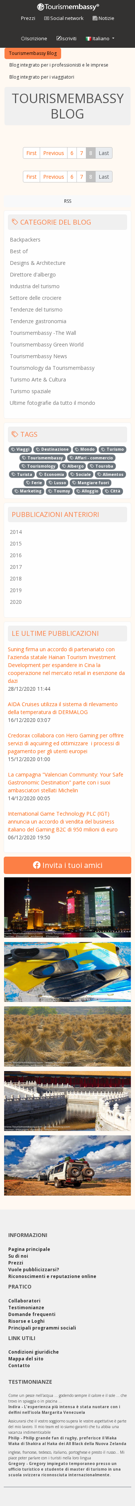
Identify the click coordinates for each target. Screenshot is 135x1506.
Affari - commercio (93, 457)
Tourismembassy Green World (47, 344)
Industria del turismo (35, 286)
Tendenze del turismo (36, 309)
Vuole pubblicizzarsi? (33, 1269)
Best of (19, 251)
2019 (16, 590)
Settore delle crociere (36, 297)
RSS (67, 201)
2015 (16, 543)
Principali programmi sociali (42, 1328)
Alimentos (112, 474)
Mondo (86, 449)
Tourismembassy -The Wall (43, 332)
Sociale (83, 474)
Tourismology (41, 466)
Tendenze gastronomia (38, 321)
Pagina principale (29, 1249)
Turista (24, 474)
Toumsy (61, 491)
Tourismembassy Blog (33, 53)
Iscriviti (68, 38)
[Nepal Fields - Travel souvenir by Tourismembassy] (67, 1036)
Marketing (30, 491)
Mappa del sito (26, 1359)
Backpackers (25, 239)
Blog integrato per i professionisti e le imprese (58, 65)
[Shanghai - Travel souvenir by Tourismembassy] (67, 907)
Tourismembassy (44, 457)
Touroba (103, 466)
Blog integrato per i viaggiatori (41, 77)
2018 (16, 578)
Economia (53, 474)
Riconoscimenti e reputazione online (52, 1276)
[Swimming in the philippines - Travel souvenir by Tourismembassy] (67, 972)
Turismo (114, 449)
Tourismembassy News (38, 356)
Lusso (59, 482)
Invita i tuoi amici (71, 865)
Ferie (36, 482)
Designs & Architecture (38, 262)
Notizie (106, 18)
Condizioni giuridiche (33, 1352)
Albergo (75, 466)
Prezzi (28, 18)
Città (114, 491)
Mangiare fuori (92, 482)
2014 (16, 531)
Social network (66, 18)
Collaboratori (24, 1301)
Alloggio (89, 491)
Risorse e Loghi (26, 1321)
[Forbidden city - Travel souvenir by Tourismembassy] (67, 1101)
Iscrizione (36, 38)
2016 (16, 555)
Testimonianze (26, 1307)
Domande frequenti (32, 1314)
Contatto (19, 1365)
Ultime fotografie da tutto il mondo (52, 402)
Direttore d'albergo (33, 274)
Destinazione (54, 449)
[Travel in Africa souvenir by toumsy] (67, 1165)
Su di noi (18, 1256)
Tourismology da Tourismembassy (52, 367)
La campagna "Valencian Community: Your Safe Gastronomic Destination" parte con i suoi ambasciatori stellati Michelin (65, 782)
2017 (16, 566)
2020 (16, 601)
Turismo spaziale (30, 391)
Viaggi (22, 449)
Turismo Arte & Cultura (38, 379)
